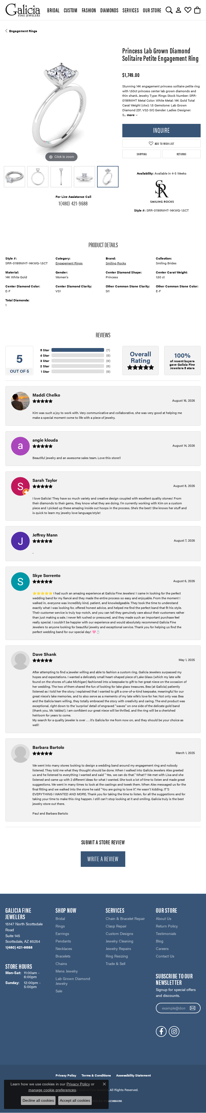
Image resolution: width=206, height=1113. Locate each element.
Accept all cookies (75, 1100)
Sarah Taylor (44, 480)
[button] (169, 10)
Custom (71, 10)
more (131, 115)
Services (131, 10)
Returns (181, 153)
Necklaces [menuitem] (64, 948)
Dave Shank (44, 654)
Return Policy (167, 926)
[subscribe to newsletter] (192, 1008)
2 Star (44, 366)
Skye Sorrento (46, 575)
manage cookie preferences (52, 1090)
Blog (159, 941)
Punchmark (113, 1101)
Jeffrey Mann (44, 535)
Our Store (152, 10)
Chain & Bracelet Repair (125, 918)
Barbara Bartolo (48, 747)
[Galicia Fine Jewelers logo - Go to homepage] (23, 10)
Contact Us (165, 956)
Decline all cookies (38, 1100)
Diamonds (109, 10)
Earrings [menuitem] (62, 933)
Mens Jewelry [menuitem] (67, 971)
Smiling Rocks (116, 263)
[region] (61, 107)
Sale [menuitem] (59, 990)
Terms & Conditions (96, 1075)
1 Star (45, 371)
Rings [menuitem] (60, 926)
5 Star (44, 349)
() (108, 349)
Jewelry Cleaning (119, 941)
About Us (163, 918)
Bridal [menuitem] (60, 918)
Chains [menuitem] (61, 963)
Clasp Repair (116, 926)
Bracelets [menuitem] (63, 956)
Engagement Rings (23, 30)
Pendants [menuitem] (63, 941)
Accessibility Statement (133, 1075)
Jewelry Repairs (118, 948)
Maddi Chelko (46, 395)
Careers (162, 948)
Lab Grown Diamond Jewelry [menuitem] (73, 981)
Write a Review (103, 858)
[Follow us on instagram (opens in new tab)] (174, 1031)
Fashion (89, 10)
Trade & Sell (115, 963)
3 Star (44, 360)
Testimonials (166, 933)
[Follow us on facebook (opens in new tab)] (161, 1031)
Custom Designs (119, 933)
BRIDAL (53, 10)
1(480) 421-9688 (73, 203)
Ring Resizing (117, 956)
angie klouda (45, 440)
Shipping (141, 153)
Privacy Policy (66, 1075)
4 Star (44, 355)
